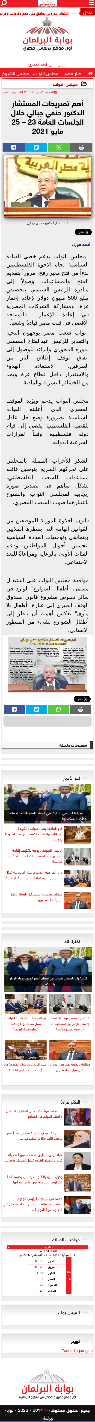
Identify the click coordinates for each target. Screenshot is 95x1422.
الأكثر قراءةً (70, 1101)
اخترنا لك (72, 940)
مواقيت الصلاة (66, 1239)
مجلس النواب (65, 83)
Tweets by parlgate (77, 1350)
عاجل (87, 11)
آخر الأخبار (71, 777)
